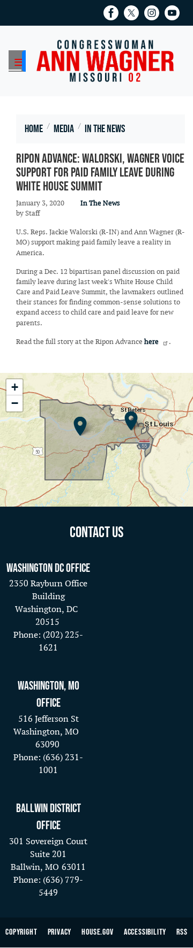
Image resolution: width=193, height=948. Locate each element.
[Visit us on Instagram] (154, 12)
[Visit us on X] (134, 12)
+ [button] (14, 387)
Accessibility (145, 932)
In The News (100, 203)
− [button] (14, 403)
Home (34, 129)
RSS (181, 932)
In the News (105, 129)
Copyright (21, 932)
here (151, 342)
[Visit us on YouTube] (175, 12)
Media (64, 129)
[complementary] (96, 440)
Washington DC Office (48, 568)
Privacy (60, 932)
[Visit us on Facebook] (113, 12)
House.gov (97, 932)
